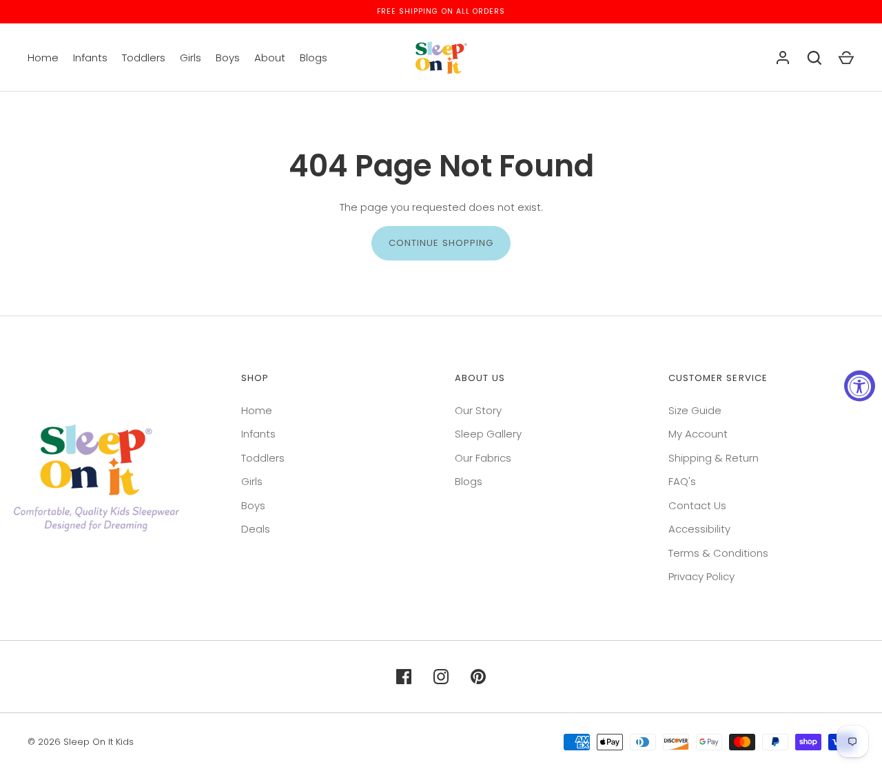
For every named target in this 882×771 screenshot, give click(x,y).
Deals (255, 529)
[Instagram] (441, 676)
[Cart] (846, 58)
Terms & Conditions (718, 553)
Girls (190, 57)
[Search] (814, 58)
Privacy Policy (701, 576)
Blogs (313, 57)
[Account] (783, 58)
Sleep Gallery (488, 433)
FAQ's (682, 481)
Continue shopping (441, 242)
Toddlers (143, 57)
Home (43, 57)
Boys (228, 57)
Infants (90, 57)
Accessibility (699, 529)
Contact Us (697, 505)
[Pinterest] (478, 676)
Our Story (478, 410)
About (269, 57)
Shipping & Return (713, 458)
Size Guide (694, 410)
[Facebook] (404, 676)
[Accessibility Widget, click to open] (859, 385)
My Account (698, 433)
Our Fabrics (483, 458)
